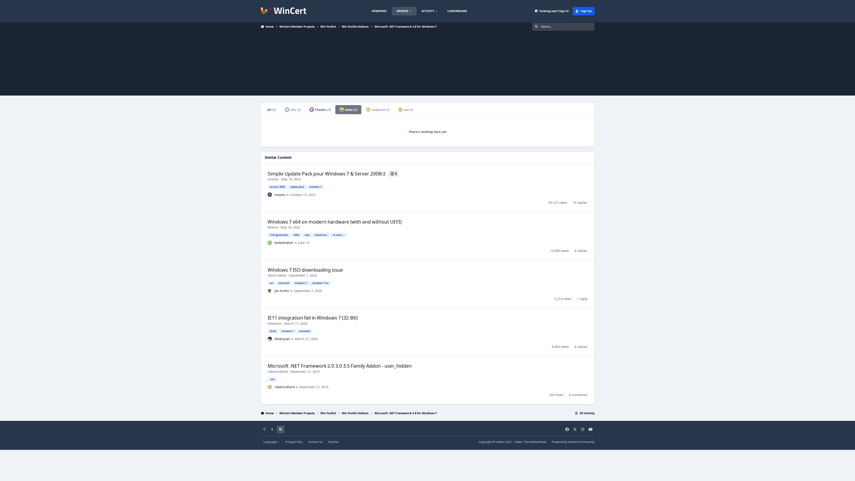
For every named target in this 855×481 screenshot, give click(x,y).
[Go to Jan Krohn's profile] (270, 291)
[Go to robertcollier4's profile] (270, 387)
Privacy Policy (294, 442)
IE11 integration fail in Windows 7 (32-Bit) (313, 318)
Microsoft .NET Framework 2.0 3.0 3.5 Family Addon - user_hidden (340, 366)
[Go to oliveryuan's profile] (270, 339)
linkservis (275, 323)
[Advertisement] (427, 64)
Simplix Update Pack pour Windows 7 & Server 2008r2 (327, 174)
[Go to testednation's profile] (270, 242)
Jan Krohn (282, 291)
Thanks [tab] (322, 110)
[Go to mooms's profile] (270, 194)
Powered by (573, 442)
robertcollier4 (278, 371)
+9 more (337, 234)
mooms (273, 179)
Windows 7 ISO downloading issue (305, 270)
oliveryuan (282, 339)
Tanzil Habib (277, 275)
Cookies (333, 442)
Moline (273, 227)
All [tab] (271, 110)
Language (270, 442)
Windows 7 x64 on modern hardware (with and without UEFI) (334, 222)
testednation (284, 242)
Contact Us (315, 442)
